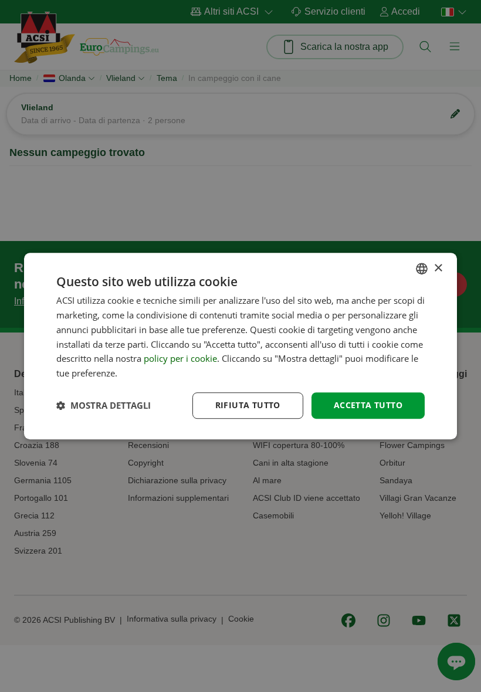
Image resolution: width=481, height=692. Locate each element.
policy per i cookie (180, 359)
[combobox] (422, 268)
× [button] (437, 268)
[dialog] (240, 346)
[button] (103, 405)
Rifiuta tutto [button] (247, 405)
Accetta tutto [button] (368, 405)
